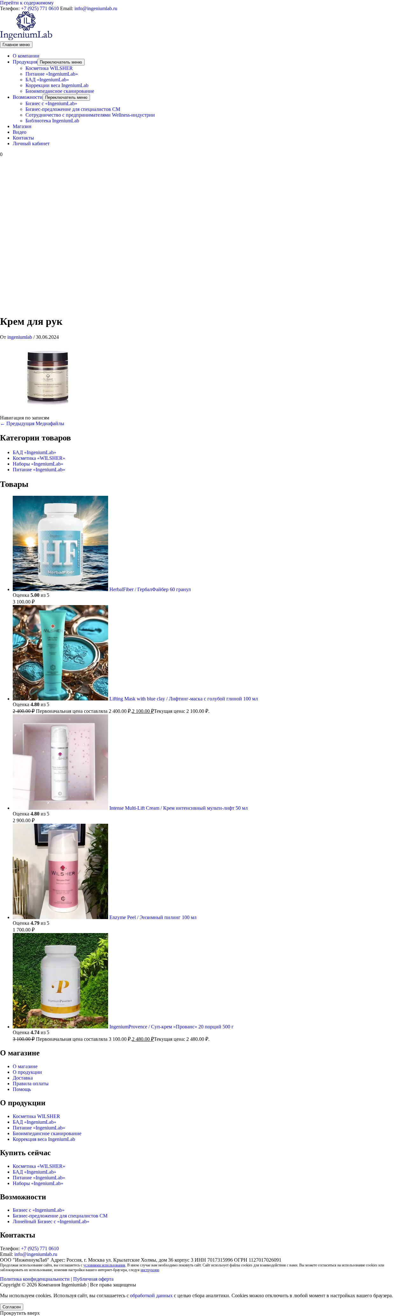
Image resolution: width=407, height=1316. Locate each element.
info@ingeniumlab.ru (95, 8)
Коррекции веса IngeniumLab (56, 85)
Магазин (22, 126)
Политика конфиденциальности (35, 1279)
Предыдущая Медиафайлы (32, 423)
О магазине (25, 1066)
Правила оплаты (31, 1083)
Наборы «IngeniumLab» (38, 464)
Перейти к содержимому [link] (27, 2)
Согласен (12, 1307)
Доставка (23, 1078)
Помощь (22, 1089)
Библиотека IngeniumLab (52, 120)
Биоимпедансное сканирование (59, 91)
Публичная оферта (93, 1279)
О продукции (27, 1072)
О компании (26, 55)
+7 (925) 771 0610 (40, 8)
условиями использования (104, 1265)
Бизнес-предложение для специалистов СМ (72, 109)
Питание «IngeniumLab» (51, 74)
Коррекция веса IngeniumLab (44, 1139)
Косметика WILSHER (49, 68)
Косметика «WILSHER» (39, 458)
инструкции (150, 1270)
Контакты (23, 137)
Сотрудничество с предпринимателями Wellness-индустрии (90, 115)
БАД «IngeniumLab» (47, 79)
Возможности (28, 97)
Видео (19, 132)
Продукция (25, 62)
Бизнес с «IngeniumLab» (51, 103)
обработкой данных (151, 1295)
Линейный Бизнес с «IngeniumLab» (51, 1221)
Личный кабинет (31, 143)
